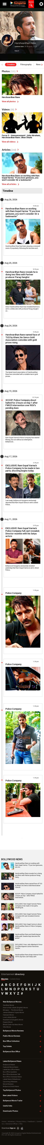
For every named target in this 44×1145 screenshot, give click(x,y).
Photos (9, 71)
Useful (7, 1106)
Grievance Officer (12, 1124)
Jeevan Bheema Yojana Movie (13, 1012)
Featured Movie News (10, 1067)
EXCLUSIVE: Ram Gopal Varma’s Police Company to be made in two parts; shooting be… (28, 906)
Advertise (11, 1121)
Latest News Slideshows (11, 1079)
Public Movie (11, 1036)
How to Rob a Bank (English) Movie (15, 1008)
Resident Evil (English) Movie (13, 1020)
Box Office (11, 1041)
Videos (8, 109)
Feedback (31, 1121)
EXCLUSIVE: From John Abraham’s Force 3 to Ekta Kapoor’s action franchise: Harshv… (28, 946)
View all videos (9, 142)
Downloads (10, 1111)
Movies (4, 979)
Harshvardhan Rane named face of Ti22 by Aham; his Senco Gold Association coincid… (28, 885)
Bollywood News (9, 1065)
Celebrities (15, 979)
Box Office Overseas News (12, 1077)
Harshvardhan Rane (11, 97)
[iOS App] (22, 1128)
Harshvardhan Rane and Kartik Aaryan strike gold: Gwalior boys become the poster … (28, 936)
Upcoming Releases (10, 1081)
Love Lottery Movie (9, 1017)
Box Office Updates (10, 1072)
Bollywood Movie (13, 1031)
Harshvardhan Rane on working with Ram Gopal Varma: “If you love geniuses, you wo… (29, 865)
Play (6, 128)
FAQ (20, 1124)
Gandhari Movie (8, 1005)
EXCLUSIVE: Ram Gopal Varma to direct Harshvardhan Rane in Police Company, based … (28, 926)
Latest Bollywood (12, 1061)
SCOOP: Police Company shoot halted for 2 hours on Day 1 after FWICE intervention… (29, 895)
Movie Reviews (8, 1084)
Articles (9, 149)
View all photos (9, 101)
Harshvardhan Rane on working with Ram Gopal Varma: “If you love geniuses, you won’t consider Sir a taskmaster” (20, 178)
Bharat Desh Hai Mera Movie (13, 1024)
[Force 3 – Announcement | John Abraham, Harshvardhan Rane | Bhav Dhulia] (22, 127)
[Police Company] (23, 622)
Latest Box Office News (11, 1069)
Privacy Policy (21, 1121)
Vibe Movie (7, 1027)
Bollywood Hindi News (11, 1086)
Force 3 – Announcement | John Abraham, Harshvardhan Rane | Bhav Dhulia (21, 136)
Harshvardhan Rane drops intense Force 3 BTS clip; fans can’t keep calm (28, 955)
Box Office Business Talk (11, 1074)
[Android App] (18, 1128)
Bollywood (12, 1101)
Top (7, 1046)
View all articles (9, 184)
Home (4, 1121)
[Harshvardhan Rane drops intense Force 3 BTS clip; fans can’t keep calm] (7, 960)
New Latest (10, 1095)
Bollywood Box (11, 1052)
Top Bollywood (12, 1090)
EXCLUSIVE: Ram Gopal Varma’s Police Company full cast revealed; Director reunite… (28, 916)
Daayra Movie (7, 1022)
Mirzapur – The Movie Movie (13, 1010)
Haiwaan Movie (8, 1015)
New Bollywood (12, 1002)
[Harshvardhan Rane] (22, 89)
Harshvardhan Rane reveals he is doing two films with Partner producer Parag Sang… (28, 875)
